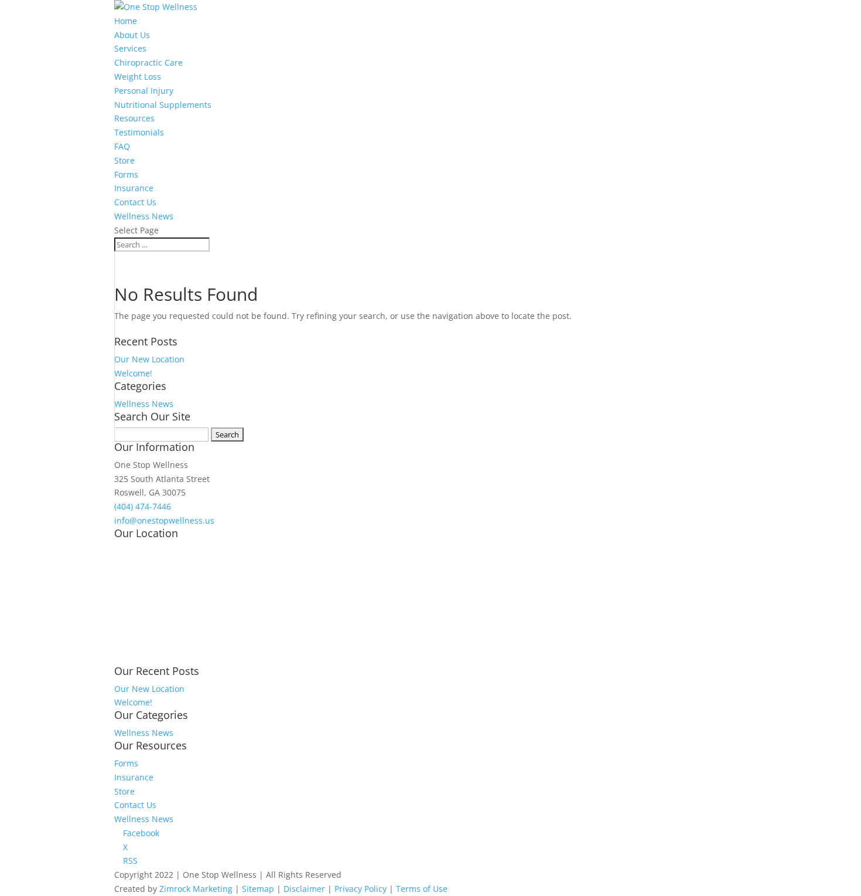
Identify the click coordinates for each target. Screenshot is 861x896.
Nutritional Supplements (162, 104)
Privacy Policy (360, 888)
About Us (132, 34)
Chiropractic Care (148, 62)
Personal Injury (143, 90)
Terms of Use (421, 888)
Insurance (133, 188)
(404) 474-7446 (142, 506)
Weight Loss (137, 76)
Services (130, 48)
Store (124, 160)
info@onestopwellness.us (164, 520)
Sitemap (258, 888)
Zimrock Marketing (196, 888)
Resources (134, 118)
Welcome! (133, 373)
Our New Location (149, 359)
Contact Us (135, 202)
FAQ (122, 146)
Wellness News (143, 216)
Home (125, 20)
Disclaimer (304, 888)
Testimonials (139, 132)
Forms (126, 174)
